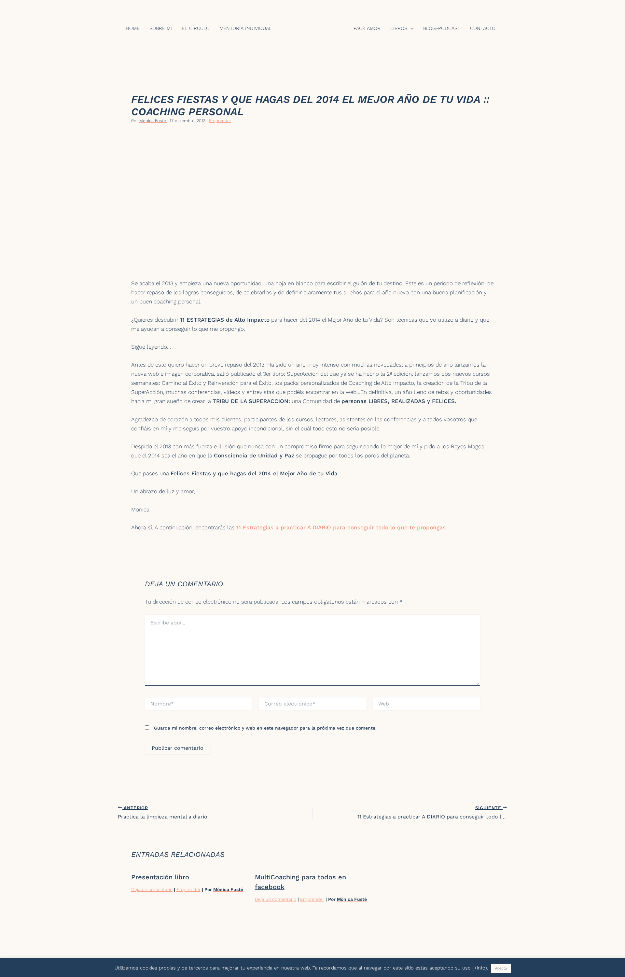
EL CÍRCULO (196, 29)
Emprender (220, 120)
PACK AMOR (367, 29)
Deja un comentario (152, 889)
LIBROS (398, 29)
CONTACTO (482, 29)
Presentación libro (160, 877)
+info (479, 968)
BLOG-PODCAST (441, 29)
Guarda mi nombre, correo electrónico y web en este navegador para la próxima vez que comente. (265, 728)
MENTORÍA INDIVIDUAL (245, 29)
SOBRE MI (160, 29)
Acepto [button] (501, 968)
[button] (410, 29)
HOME (133, 29)
